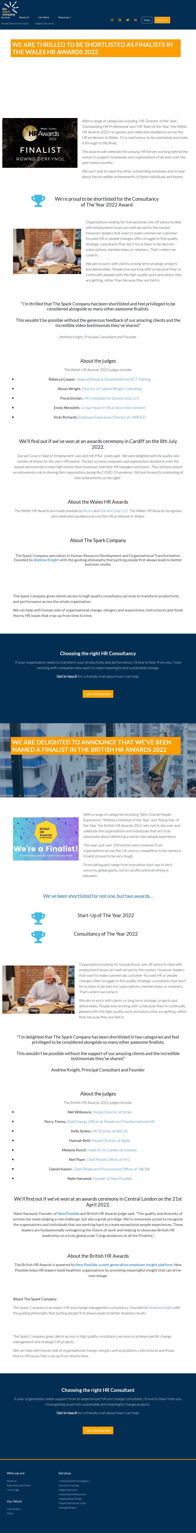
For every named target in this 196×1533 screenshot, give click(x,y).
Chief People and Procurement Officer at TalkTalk (111, 1169)
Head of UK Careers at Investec (112, 1150)
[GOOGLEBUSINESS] (121, 20)
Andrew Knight (46, 560)
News (147, 20)
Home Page (13, 1489)
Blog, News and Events (19, 1485)
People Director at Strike (112, 1112)
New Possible (68, 1213)
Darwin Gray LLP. (114, 510)
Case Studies (14, 1508)
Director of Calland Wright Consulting (111, 388)
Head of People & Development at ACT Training (114, 379)
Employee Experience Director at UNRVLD (112, 417)
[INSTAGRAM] (113, 20)
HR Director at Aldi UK (110, 1131)
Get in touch (67, 676)
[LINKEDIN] (137, 20)
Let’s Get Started (98, 694)
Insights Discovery (44, 23)
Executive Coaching (69, 1485)
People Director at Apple (111, 1140)
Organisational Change (70, 1498)
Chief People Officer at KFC (108, 1159)
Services (5, 17)
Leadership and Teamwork (72, 1494)
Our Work (43, 17)
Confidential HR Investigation (74, 1480)
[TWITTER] (129, 20)
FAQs (10, 1513)
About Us (24, 17)
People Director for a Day (14, 23)
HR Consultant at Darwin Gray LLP (111, 398)
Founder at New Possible (112, 1178)
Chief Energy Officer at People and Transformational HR (111, 1121)
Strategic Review (67, 1507)
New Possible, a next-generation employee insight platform (124, 1264)
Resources (63, 17)
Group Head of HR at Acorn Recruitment (113, 407)
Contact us (162, 20)
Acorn (88, 510)
